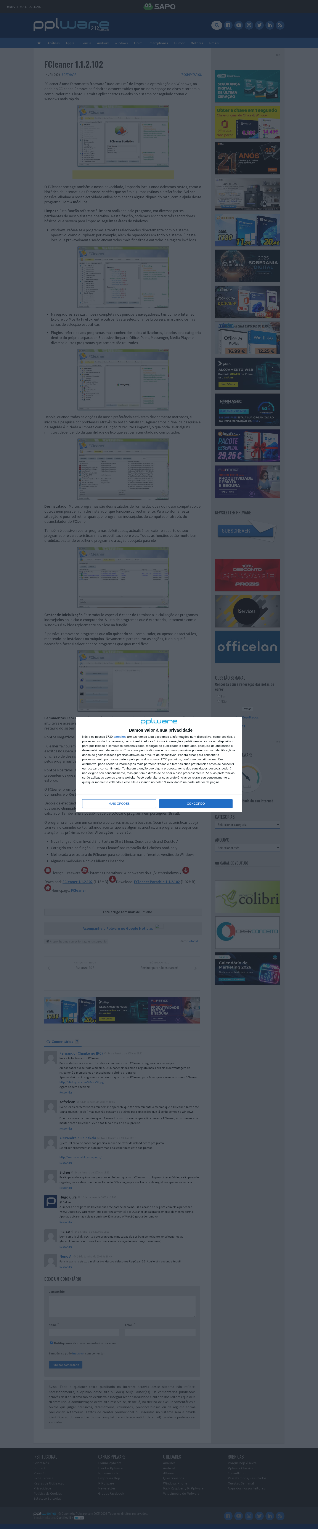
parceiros (120, 736)
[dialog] (159, 764)
